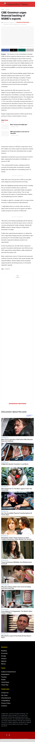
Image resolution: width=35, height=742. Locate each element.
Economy (4, 653)
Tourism (4, 677)
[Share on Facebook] (5, 50)
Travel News (5, 682)
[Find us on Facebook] (1, 735)
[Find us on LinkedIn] (4, 735)
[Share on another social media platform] (30, 50)
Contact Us (4, 692)
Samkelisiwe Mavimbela (22, 22)
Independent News (9, 738)
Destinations (5, 674)
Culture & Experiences (8, 671)
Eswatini (7, 268)
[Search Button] (33, 4)
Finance (3, 658)
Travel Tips (4, 685)
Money (3, 664)
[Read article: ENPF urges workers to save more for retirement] (5, 133)
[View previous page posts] (16, 141)
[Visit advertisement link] (17, 1)
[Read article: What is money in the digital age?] (5, 126)
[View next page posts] (19, 141)
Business (7, 9)
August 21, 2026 (14, 126)
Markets (3, 661)
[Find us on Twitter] (6, 735)
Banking (4, 650)
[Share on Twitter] (14, 50)
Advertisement (6, 698)
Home (2, 9)
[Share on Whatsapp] (22, 50)
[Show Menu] (2, 4)
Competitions (5, 700)
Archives (4, 706)
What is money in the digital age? (18, 124)
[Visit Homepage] (17, 4)
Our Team (4, 695)
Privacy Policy (5, 703)
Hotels (3, 679)
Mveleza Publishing (24, 738)
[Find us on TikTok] (9, 735)
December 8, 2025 (8, 24)
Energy (3, 656)
